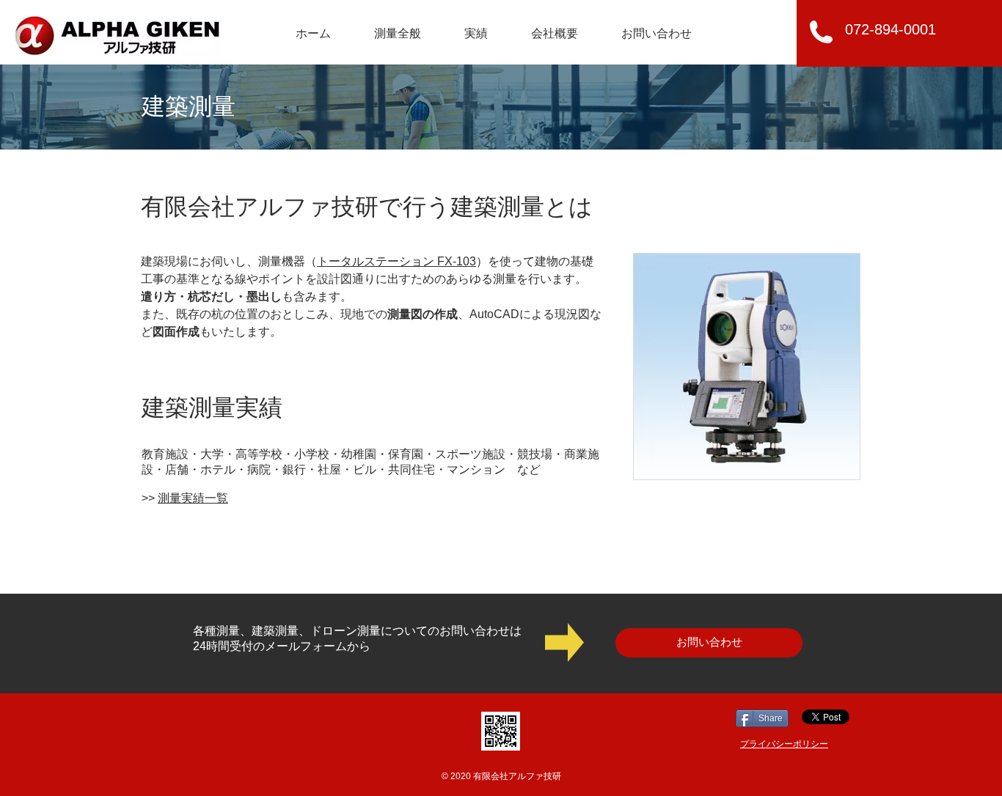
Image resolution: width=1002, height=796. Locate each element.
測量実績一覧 (193, 498)
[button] (397, 33)
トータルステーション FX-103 (396, 261)
